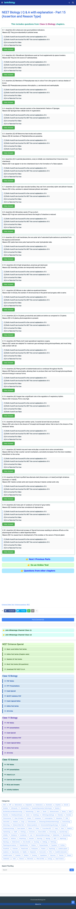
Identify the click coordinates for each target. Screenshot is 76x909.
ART (10, 805)
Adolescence (39, 805)
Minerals (5, 838)
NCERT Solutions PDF (14, 696)
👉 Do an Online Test (38, 565)
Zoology (50, 858)
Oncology (36, 842)
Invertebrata (23, 835)
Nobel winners (16, 842)
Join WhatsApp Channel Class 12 (18, 635)
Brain (70, 811)
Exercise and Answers (14, 780)
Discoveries (6, 821)
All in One (10, 711)
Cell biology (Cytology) (48, 815)
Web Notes (30, 858)
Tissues (69, 855)
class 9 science (59, 858)
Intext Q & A (11, 775)
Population (54, 845)
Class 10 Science (19, 818)
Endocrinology (66, 821)
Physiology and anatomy (9, 845)
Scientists (18, 855)
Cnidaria (29, 818)
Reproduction (15, 852)
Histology (23, 831)
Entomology (6, 825)
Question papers (62, 848)
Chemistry (60, 815)
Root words (42, 852)
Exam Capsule (21, 828)
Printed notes (24, 848)
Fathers (30, 828)
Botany (64, 811)
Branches (5, 815)
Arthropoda (14, 808)
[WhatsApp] (28, 610)
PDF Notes (10, 681)
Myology (48, 838)
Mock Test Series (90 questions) (17, 664)
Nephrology (63, 838)
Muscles (31, 838)
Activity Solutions (13, 790)
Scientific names (7, 855)
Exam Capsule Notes (13, 701)
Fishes (37, 828)
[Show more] (36, 610)
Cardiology (36, 815)
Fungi (56, 828)
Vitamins (21, 858)
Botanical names (54, 811)
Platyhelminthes (24, 845)
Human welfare (42, 831)
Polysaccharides (43, 845)
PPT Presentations (13, 686)
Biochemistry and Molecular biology (12, 811)
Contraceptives (48, 818)
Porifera (62, 845)
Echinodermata (32, 821)
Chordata (68, 815)
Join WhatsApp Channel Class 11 (18, 630)
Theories (61, 855)
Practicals (15, 848)
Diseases (15, 821)
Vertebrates (6, 858)
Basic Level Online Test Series (17, 649)
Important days (63, 831)
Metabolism (56, 835)
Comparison (38, 818)
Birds (38, 811)
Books (44, 811)
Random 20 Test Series (14, 659)
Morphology (22, 838)
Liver (31, 835)
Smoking (34, 855)
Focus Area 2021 (46, 828)
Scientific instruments (61, 852)
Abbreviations (18, 805)
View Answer (8, 49)
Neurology (6, 842)
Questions (6, 852)
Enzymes (63, 825)
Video (14, 858)
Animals (66, 805)
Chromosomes (7, 818)
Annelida (5, 808)
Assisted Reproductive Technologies (42, 808)
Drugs (22, 821)
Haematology (6, 831)
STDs (50, 852)
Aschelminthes (25, 808)
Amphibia (58, 805)
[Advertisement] (38, 587)
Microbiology (66, 835)
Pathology (53, 842)
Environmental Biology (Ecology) (49, 825)
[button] (2, 2)
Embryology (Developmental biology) (49, 821)
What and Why (40, 858)
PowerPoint (6, 848)
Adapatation (28, 805)
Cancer (28, 815)
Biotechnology (29, 811)
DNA (67, 818)
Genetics (69, 828)
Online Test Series (13, 706)
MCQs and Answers (13, 785)
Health (15, 831)
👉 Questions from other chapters (38, 571)
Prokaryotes (34, 848)
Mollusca (13, 838)
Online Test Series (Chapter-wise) (18, 654)
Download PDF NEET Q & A (16, 669)
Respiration (33, 852)
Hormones (32, 831)
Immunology (52, 831)
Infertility (5, 835)
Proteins (43, 848)
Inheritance (14, 835)
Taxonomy (53, 855)
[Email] (32, 610)
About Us (38, 904)
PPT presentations (13, 728)
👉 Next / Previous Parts (38, 559)
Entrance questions (20, 604)
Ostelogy (44, 842)
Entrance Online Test (8, 604)
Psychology (52, 848)
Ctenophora (59, 818)
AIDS (4, 805)
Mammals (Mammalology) (43, 835)
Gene (62, 828)
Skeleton (26, 855)
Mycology (39, 838)
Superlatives (43, 855)
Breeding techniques (17, 815)
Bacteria (57, 808)
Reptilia (25, 852)
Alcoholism (49, 805)
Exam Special (11, 691)
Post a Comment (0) (38, 619)
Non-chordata (26, 842)
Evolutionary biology (8, 828)
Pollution (33, 845)
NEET (28, 604)
